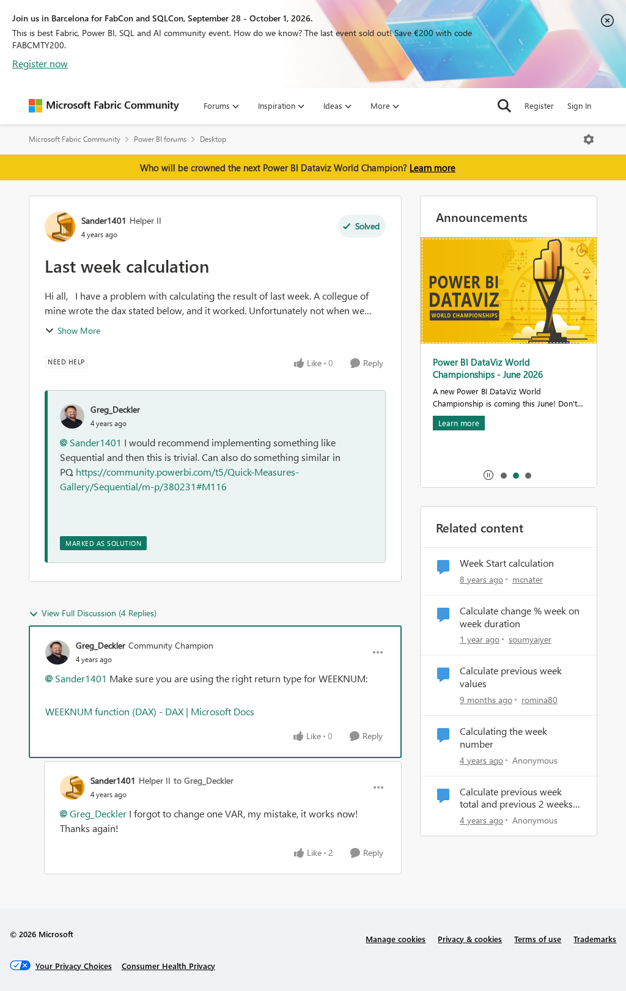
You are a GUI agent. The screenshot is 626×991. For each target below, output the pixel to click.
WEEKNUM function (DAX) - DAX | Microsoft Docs (149, 711)
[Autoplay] (488, 475)
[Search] (504, 105)
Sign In (579, 105)
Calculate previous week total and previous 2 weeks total (516, 798)
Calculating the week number (503, 737)
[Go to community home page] (104, 105)
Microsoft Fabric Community (74, 139)
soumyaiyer (530, 639)
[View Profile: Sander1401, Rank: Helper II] (60, 227)
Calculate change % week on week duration (520, 617)
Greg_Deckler (115, 409)
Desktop (213, 139)
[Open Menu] (588, 139)
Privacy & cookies (470, 939)
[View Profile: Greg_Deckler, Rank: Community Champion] (57, 652)
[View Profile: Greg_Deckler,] (72, 416)
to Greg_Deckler (204, 780)
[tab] (503, 475)
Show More (78, 330)
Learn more (432, 167)
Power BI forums (160, 139)
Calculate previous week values (511, 677)
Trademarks (594, 939)
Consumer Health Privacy (168, 965)
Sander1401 (104, 220)
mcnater (527, 579)
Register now (40, 63)
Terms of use (537, 939)
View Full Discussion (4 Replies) (99, 613)
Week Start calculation (507, 563)
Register (539, 105)
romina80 (539, 699)
